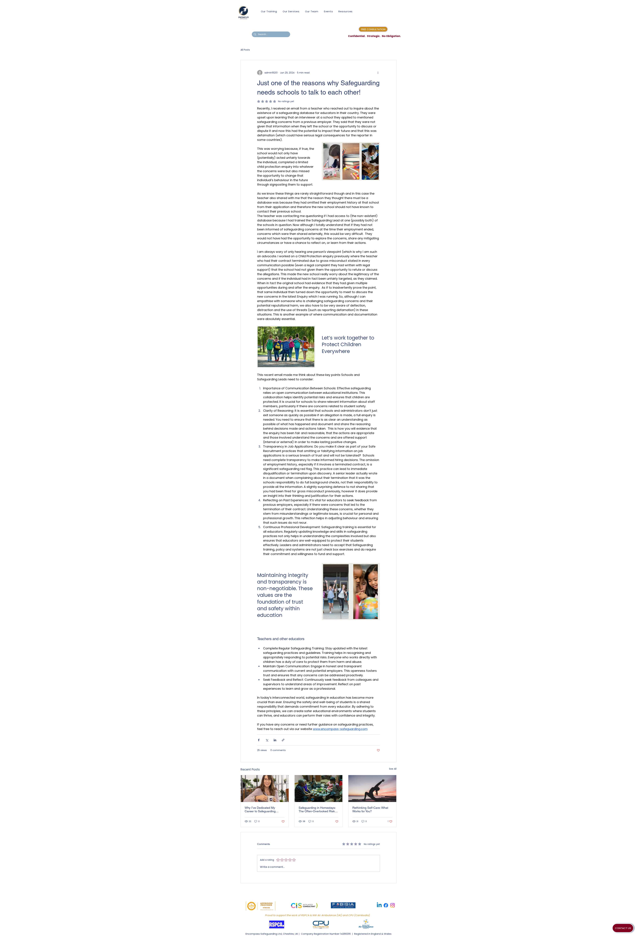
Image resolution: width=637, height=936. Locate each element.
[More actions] (378, 73)
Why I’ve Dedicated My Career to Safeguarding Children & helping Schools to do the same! (264, 809)
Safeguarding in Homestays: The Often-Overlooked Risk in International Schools (318, 809)
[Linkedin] (379, 905)
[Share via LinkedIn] (275, 740)
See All (392, 768)
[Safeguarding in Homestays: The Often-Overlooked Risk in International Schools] (319, 788)
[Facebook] (386, 905)
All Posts (245, 49)
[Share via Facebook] (258, 740)
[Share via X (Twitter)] (266, 740)
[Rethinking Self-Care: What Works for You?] (372, 788)
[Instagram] (392, 905)
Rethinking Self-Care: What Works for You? (370, 809)
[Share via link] (283, 740)
